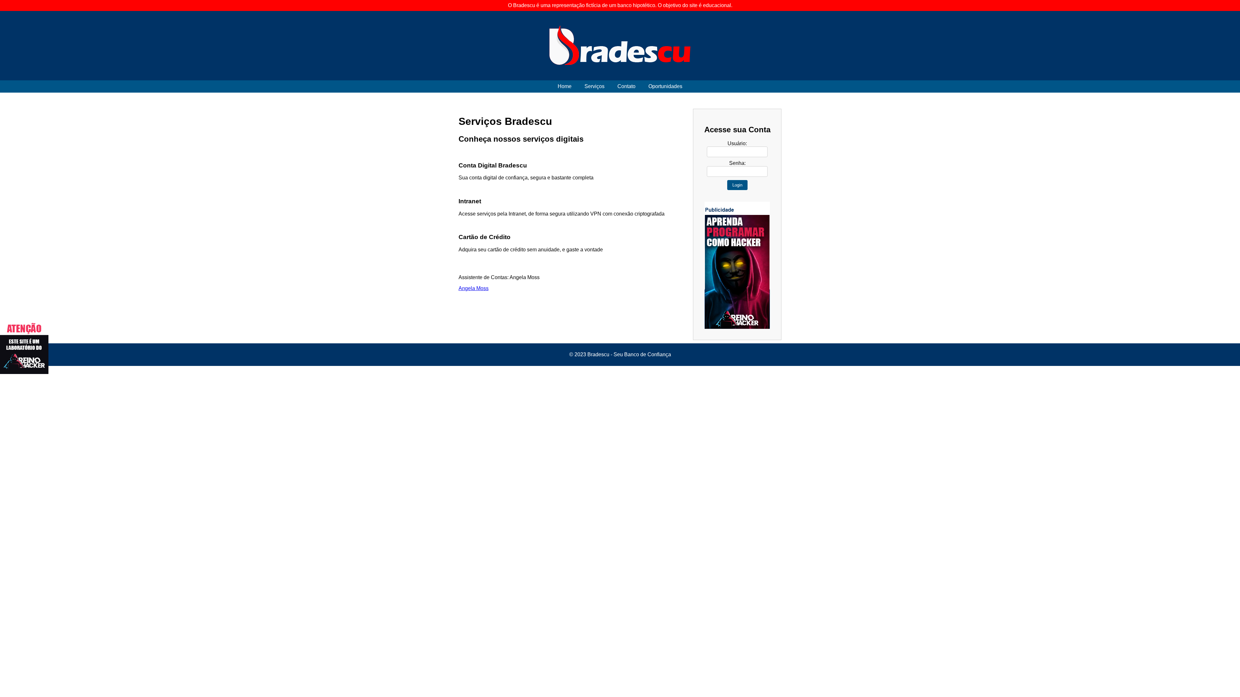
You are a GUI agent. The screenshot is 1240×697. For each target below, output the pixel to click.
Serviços (594, 86)
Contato (626, 86)
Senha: (737, 163)
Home (565, 86)
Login (737, 185)
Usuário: (737, 143)
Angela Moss (474, 288)
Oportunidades (665, 86)
